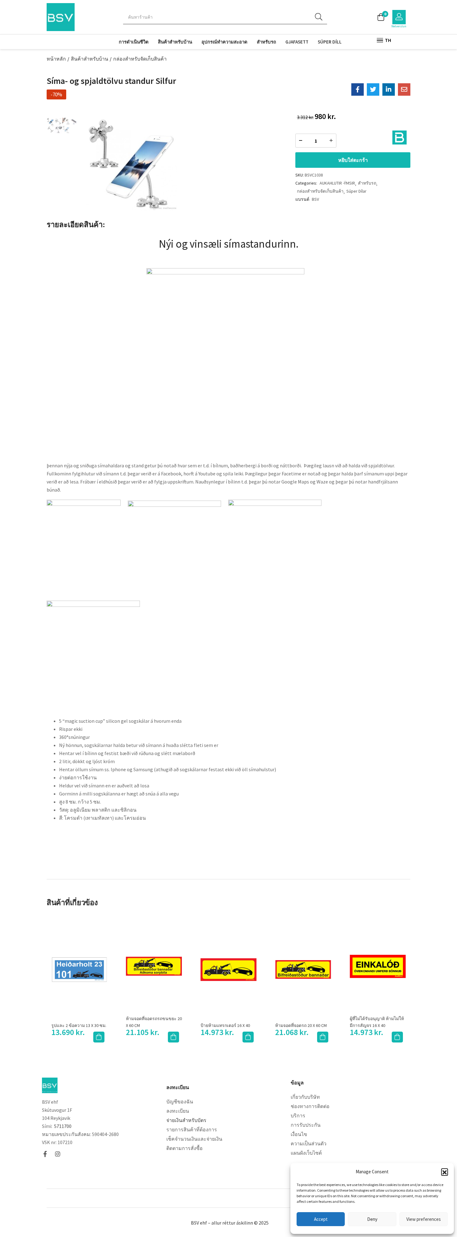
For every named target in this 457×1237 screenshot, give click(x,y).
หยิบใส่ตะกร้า (353, 160)
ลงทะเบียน (177, 1111)
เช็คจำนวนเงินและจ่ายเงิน (194, 1139)
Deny (372, 1219)
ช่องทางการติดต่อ (310, 1106)
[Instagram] (58, 1154)
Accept (321, 1219)
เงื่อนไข (299, 1134)
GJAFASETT (296, 42)
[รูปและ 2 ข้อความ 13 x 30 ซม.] (79, 969)
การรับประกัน (306, 1125)
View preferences (423, 1219)
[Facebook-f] (45, 1154)
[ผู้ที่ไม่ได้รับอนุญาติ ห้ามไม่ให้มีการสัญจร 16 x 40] (378, 966)
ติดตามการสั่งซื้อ (184, 1148)
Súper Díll (330, 42)
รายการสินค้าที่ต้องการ (191, 1129)
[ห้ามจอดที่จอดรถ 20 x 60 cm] (303, 969)
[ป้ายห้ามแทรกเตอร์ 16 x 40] (228, 969)
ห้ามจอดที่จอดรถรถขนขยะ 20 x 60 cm (154, 1022)
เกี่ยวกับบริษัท (305, 1097)
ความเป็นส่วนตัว (308, 1143)
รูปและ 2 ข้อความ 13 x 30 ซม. (78, 1025)
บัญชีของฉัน (179, 1101)
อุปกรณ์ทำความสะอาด (224, 42)
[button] (444, 1172)
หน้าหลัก (56, 59)
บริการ (298, 1115)
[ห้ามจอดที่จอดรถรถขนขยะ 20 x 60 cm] (154, 966)
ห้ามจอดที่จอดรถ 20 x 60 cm (301, 1025)
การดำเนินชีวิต (134, 42)
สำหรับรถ (266, 42)
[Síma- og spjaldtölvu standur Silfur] (357, 89)
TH (387, 40)
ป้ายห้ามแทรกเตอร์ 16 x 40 (225, 1025)
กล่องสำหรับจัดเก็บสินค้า (140, 59)
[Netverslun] (399, 17)
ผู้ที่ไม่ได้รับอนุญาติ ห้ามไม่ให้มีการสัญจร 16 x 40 (377, 1022)
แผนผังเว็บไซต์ (306, 1153)
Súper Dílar (356, 191)
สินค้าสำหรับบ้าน (175, 42)
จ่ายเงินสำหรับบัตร (186, 1120)
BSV (315, 199)
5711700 (63, 1126)
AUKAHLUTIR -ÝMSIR (337, 183)
